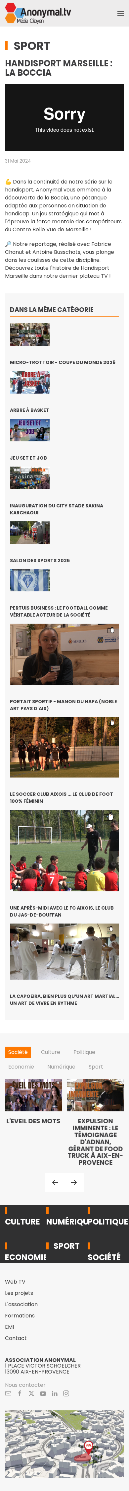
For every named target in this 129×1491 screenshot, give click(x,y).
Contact (16, 1338)
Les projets (19, 1293)
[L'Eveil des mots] (33, 1122)
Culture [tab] (50, 1052)
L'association (21, 1304)
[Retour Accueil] (38, 13)
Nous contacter (25, 1385)
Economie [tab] (21, 1067)
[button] (120, 13)
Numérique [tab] (61, 1067)
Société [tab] (18, 1052)
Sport (32, 46)
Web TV (15, 1282)
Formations (20, 1315)
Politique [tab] (84, 1052)
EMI (9, 1327)
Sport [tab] (96, 1067)
